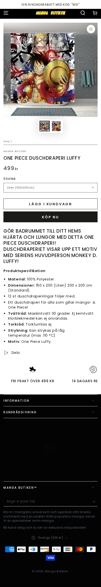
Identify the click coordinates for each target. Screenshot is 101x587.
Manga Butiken (14, 151)
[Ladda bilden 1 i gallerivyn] (44, 126)
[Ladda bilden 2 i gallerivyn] (56, 126)
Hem (6, 141)
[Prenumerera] (95, 502)
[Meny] (6, 13)
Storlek (9, 178)
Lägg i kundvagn (50, 204)
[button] (83, 13)
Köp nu (50, 217)
